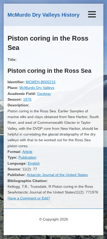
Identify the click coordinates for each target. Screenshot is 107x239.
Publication (27, 157)
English (34, 163)
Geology (44, 94)
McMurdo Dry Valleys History (43, 15)
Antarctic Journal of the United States (57, 175)
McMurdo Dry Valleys (36, 88)
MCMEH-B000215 (41, 82)
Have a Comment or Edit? (29, 198)
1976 (27, 99)
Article (27, 152)
